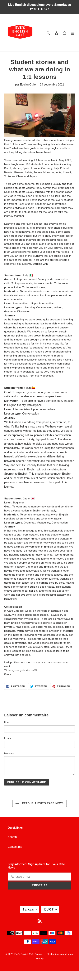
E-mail (7, 738)
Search (12, 836)
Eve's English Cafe (24, 954)
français (28, 909)
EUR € (48, 909)
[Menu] (72, 33)
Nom (6, 722)
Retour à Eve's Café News (42, 803)
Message (9, 753)
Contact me (15, 846)
